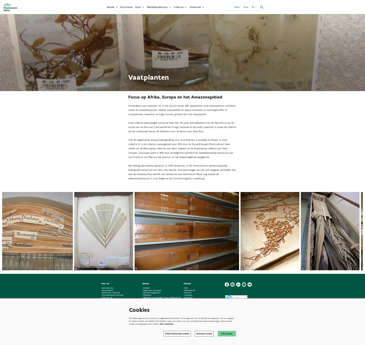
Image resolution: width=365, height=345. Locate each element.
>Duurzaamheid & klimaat (112, 295)
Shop (246, 7)
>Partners (188, 292)
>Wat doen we (107, 288)
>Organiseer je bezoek (151, 290)
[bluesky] (250, 284)
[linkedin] (238, 284)
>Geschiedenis (107, 290)
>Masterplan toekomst (110, 292)
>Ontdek (146, 288)
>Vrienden (188, 295)
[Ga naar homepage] (10, 7)
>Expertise (188, 297)
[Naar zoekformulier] (261, 7)
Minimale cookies (204, 333)
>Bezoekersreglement (151, 292)
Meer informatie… (167, 324)
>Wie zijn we (106, 297)
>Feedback (146, 295)
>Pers (186, 288)
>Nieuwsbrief (189, 290)
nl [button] (253, 7)
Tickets (237, 7)
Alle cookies (226, 333)
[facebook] (227, 284)
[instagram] (232, 284)
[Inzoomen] (136, 268)
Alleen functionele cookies (177, 333)
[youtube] (244, 284)
